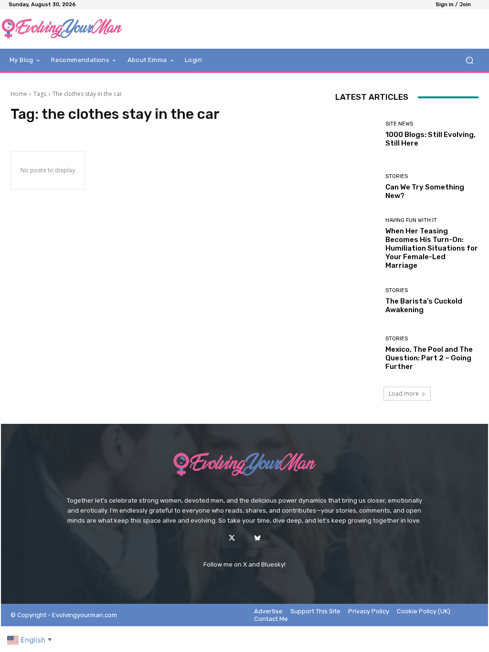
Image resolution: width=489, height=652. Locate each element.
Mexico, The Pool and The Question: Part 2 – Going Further (429, 358)
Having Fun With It (411, 220)
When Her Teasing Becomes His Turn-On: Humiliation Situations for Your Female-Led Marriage (431, 248)
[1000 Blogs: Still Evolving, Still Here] (356, 134)
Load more (404, 393)
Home (19, 94)
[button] (469, 60)
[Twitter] (232, 538)
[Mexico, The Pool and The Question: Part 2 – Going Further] (356, 353)
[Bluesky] (257, 538)
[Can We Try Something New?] (356, 186)
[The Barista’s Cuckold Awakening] (356, 300)
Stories (396, 176)
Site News (399, 123)
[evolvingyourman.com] (62, 29)
